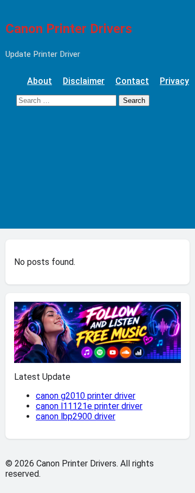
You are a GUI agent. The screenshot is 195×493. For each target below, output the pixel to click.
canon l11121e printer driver (89, 406)
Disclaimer (84, 81)
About (39, 81)
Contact (132, 81)
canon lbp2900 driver (75, 416)
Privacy (174, 81)
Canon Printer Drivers (68, 28)
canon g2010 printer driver (85, 396)
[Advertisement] (97, 173)
